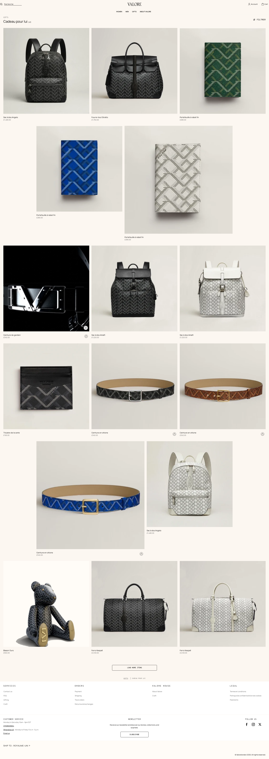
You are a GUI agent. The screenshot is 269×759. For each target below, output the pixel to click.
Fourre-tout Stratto (99, 117)
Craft (6, 704)
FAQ (5, 695)
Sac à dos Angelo (10, 117)
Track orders (79, 700)
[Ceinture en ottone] (134, 386)
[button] (264, 4)
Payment (78, 691)
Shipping (78, 695)
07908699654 (8, 726)
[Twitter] (259, 724)
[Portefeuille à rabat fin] (223, 71)
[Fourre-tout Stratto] (134, 71)
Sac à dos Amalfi (98, 335)
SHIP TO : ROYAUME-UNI (15, 745)
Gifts (126, 678)
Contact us (8, 691)
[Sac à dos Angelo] (46, 71)
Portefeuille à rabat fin (189, 117)
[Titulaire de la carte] (46, 386)
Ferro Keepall (97, 650)
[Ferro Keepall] (134, 604)
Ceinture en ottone (99, 433)
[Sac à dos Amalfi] (134, 288)
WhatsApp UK (8, 729)
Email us (6, 733)
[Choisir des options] (86, 336)
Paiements (234, 700)
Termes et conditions (238, 691)
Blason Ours (8, 650)
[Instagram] (253, 724)
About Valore (157, 691)
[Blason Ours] (46, 604)
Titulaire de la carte (11, 433)
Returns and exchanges (84, 704)
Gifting (6, 700)
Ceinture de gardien (12, 335)
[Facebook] (246, 724)
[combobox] (13, 4)
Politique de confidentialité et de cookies (245, 695)
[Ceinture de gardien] (46, 288)
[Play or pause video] (86, 328)
